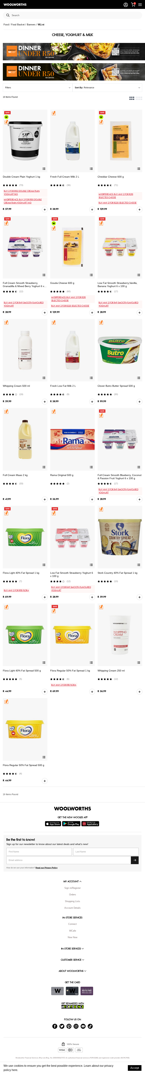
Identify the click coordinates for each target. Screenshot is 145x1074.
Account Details (72, 908)
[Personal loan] (87, 991)
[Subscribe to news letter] (135, 860)
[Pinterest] (68, 1026)
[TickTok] (90, 1026)
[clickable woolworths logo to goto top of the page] (72, 809)
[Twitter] (61, 1026)
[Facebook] (54, 1026)
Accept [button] (134, 1067)
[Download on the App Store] (53, 823)
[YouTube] (83, 1026)
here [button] (14, 1070)
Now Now (72, 937)
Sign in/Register (72, 888)
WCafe (72, 930)
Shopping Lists (72, 901)
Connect (72, 924)
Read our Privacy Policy (46, 868)
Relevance (89, 87)
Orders (72, 894)
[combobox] (75, 15)
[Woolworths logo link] (15, 4)
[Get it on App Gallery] (90, 823)
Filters (8, 87)
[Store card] (57, 991)
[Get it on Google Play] (71, 823)
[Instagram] (76, 1026)
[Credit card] (72, 991)
